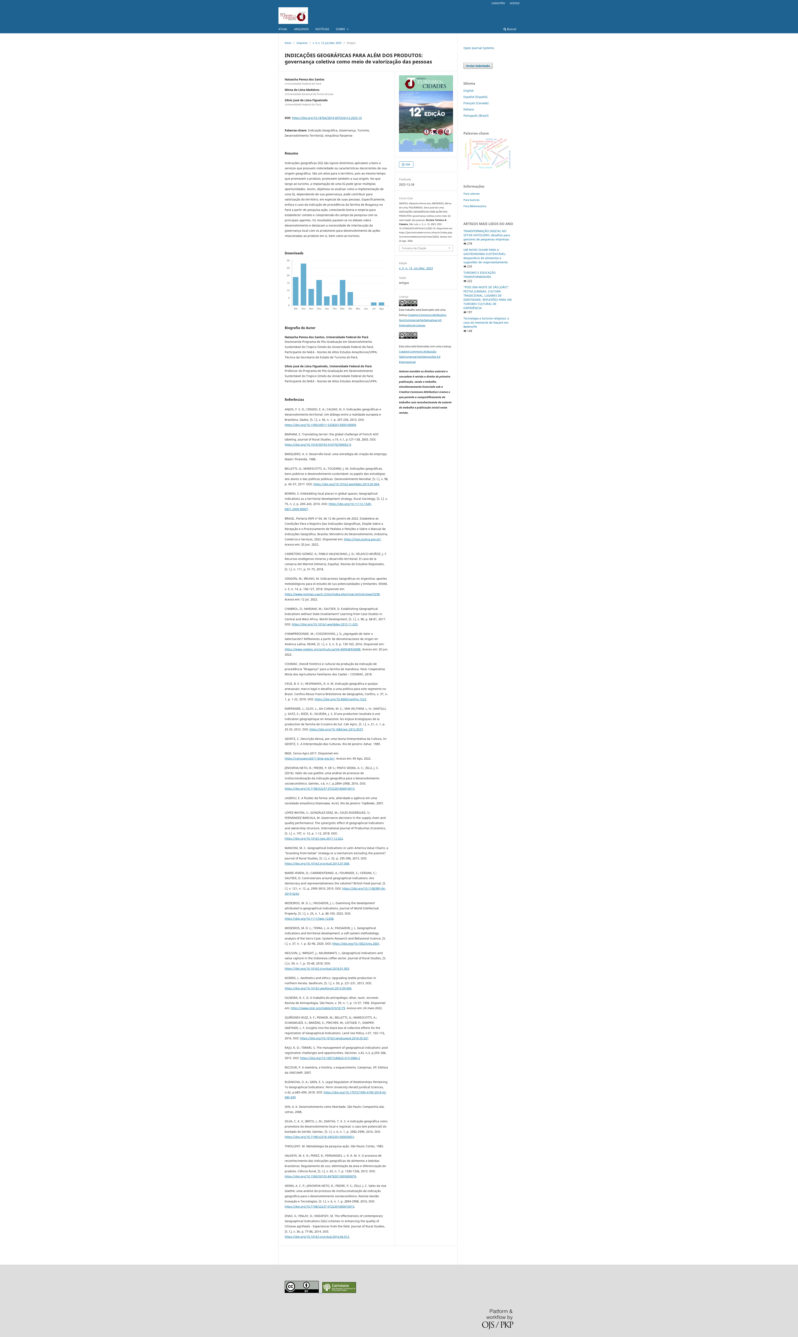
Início (288, 43)
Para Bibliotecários (474, 206)
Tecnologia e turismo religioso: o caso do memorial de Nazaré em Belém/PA (486, 322)
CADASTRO (498, 3)
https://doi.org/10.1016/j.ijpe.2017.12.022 (314, 839)
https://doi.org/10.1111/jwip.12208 (309, 919)
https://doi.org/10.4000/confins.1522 (340, 699)
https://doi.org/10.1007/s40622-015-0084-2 (330, 1058)
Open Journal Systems (478, 48)
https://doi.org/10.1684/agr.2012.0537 (336, 729)
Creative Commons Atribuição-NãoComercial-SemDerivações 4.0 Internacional (419, 357)
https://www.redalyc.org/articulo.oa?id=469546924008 (323, 649)
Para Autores (471, 200)
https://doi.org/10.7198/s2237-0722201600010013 (319, 1206)
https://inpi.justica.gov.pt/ (362, 539)
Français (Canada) (476, 103)
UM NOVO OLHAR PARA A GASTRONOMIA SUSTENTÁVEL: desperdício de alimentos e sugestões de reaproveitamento (485, 256)
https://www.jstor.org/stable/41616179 (318, 1008)
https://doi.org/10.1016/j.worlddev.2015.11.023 (325, 624)
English (468, 91)
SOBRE (341, 29)
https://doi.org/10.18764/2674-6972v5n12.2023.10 (327, 118)
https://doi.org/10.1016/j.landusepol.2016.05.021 (334, 1038)
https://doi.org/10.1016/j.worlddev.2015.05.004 (346, 484)
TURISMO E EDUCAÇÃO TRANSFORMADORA (479, 275)
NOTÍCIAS (322, 29)
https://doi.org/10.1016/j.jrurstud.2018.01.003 (317, 969)
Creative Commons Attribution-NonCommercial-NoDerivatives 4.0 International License (423, 320)
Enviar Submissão (478, 66)
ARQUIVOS (301, 29)
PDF (407, 164)
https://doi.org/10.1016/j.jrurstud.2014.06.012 (317, 1237)
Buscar (511, 29)
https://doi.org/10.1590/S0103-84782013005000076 (320, 1176)
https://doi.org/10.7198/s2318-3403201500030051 (319, 1137)
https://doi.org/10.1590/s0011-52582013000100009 (320, 425)
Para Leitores (471, 194)
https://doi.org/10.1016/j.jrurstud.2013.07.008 (317, 863)
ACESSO (515, 3)
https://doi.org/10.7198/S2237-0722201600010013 (320, 789)
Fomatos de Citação (414, 248)
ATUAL (282, 29)
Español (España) (475, 97)
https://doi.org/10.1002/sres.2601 (355, 944)
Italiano (468, 109)
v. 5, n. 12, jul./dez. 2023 (327, 43)
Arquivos (302, 43)
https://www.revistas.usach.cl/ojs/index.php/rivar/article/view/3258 (332, 594)
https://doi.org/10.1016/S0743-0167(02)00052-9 (318, 445)
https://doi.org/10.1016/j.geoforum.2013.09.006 (318, 988)
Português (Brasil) (476, 116)
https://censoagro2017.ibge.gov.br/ (310, 758)
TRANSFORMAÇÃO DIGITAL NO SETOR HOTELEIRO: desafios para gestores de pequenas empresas (486, 235)
